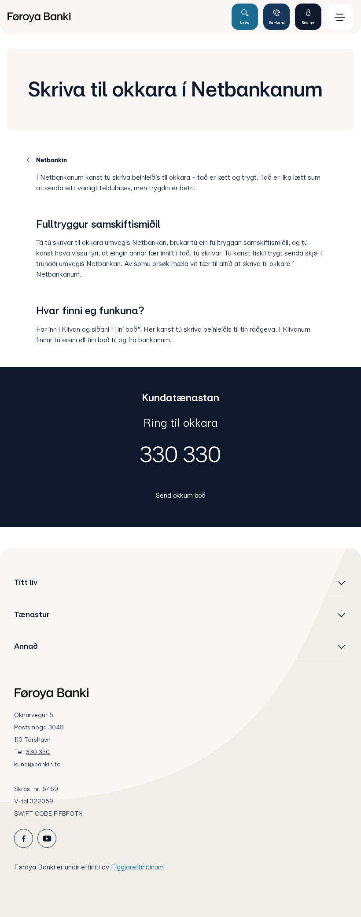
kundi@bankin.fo (37, 764)
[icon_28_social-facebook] (23, 838)
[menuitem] (115, 17)
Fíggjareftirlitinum (137, 867)
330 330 (180, 454)
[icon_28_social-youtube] (46, 838)
